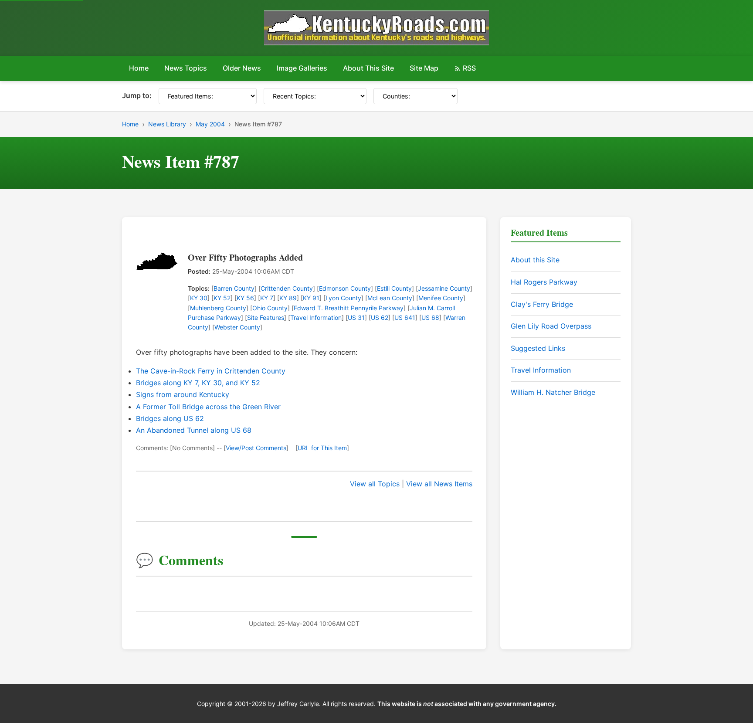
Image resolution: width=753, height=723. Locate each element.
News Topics (185, 68)
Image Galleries (302, 68)
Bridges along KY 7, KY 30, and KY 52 (198, 382)
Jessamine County (444, 288)
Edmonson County (345, 288)
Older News (242, 68)
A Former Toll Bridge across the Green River (208, 406)
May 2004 (210, 124)
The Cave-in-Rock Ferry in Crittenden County (210, 371)
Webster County (237, 327)
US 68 (430, 317)
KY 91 (311, 298)
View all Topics (375, 483)
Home (139, 68)
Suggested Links (538, 348)
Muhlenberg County (218, 308)
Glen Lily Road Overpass (551, 326)
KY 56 (245, 298)
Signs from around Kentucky (182, 394)
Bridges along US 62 (170, 418)
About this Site (535, 259)
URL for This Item (322, 447)
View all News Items (439, 483)
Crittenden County (287, 288)
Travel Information (316, 317)
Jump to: (137, 95)
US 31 (356, 317)
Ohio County (270, 308)
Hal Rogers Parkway (544, 282)
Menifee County (440, 298)
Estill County (394, 288)
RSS (469, 68)
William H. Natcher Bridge (553, 392)
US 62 (379, 317)
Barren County (234, 288)
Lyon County (343, 298)
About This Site (368, 68)
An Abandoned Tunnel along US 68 (193, 430)
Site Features (265, 317)
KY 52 (222, 298)
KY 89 (288, 298)
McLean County (389, 298)
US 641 (404, 317)
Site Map (424, 68)
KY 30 (198, 298)
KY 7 (266, 298)
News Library (167, 124)
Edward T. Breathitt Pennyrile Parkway (349, 308)
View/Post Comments (256, 447)
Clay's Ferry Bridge (542, 304)
